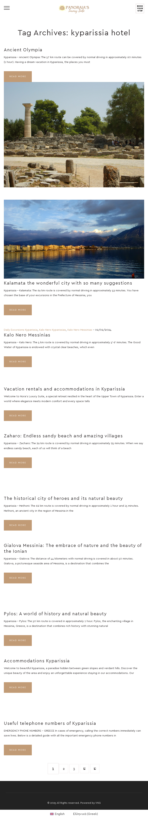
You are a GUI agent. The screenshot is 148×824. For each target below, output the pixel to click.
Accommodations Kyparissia (37, 661)
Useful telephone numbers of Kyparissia (50, 723)
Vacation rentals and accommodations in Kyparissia (64, 389)
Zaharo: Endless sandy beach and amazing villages (63, 436)
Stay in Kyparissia (84, 129)
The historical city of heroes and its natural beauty (63, 498)
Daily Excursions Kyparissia (21, 330)
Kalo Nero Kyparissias (52, 330)
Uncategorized (83, 232)
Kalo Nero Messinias (79, 330)
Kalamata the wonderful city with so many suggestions (68, 283)
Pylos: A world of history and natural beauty (55, 614)
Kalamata (60, 232)
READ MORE (17, 76)
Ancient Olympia (23, 50)
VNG (98, 803)
